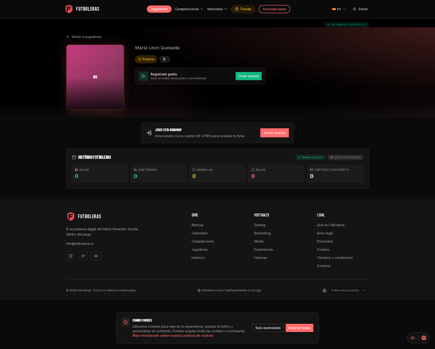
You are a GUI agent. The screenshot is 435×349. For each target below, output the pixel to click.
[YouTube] (96, 255)
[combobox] (348, 290)
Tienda (245, 9)
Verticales (215, 9)
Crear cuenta (248, 76)
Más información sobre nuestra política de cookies (173, 335)
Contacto (324, 266)
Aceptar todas (299, 328)
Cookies (323, 249)
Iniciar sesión (274, 133)
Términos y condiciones (335, 258)
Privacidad (325, 241)
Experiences (263, 249)
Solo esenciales (268, 328)
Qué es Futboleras (331, 225)
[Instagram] (70, 255)
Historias (260, 258)
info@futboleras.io (80, 243)
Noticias (197, 225)
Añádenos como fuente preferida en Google (231, 290)
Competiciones (187, 9)
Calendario (200, 233)
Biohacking (262, 233)
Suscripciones (274, 9)
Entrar (363, 9)
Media (258, 241)
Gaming (259, 225)
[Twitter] (83, 255)
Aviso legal (325, 233)
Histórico (198, 258)
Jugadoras (159, 9)
